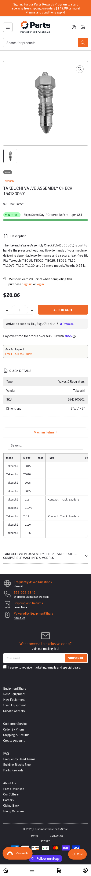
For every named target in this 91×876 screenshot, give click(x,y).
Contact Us (56, 835)
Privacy (45, 840)
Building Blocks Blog (17, 764)
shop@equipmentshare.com (31, 596)
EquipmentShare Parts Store (50, 829)
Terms (34, 835)
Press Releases (13, 789)
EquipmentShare (14, 688)
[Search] (83, 42)
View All (18, 586)
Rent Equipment (14, 694)
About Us (19, 617)
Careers (8, 800)
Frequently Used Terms (19, 759)
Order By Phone (14, 729)
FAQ (6, 753)
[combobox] (45, 42)
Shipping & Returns (16, 735)
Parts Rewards (13, 770)
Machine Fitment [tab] (46, 432)
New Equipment (14, 699)
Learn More (21, 607)
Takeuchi (8, 181)
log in (40, 284)
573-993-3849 (23, 353)
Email (8, 353)
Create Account (14, 740)
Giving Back (11, 805)
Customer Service (15, 723)
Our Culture (11, 794)
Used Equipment (14, 705)
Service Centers (14, 711)
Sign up (27, 284)
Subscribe (76, 658)
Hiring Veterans (13, 811)
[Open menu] (7, 27)
